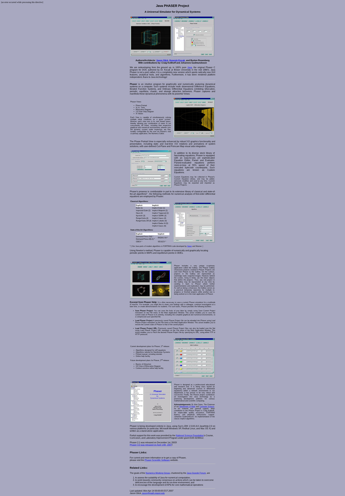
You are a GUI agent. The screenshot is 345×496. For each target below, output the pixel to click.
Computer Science (207, 407)
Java (189, 67)
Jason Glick (162, 60)
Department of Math (187, 407)
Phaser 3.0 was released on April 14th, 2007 (151, 445)
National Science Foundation (190, 435)
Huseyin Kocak (177, 60)
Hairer (189, 246)
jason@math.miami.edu (153, 493)
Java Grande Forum (196, 473)
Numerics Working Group (158, 473)
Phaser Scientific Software (157, 460)
